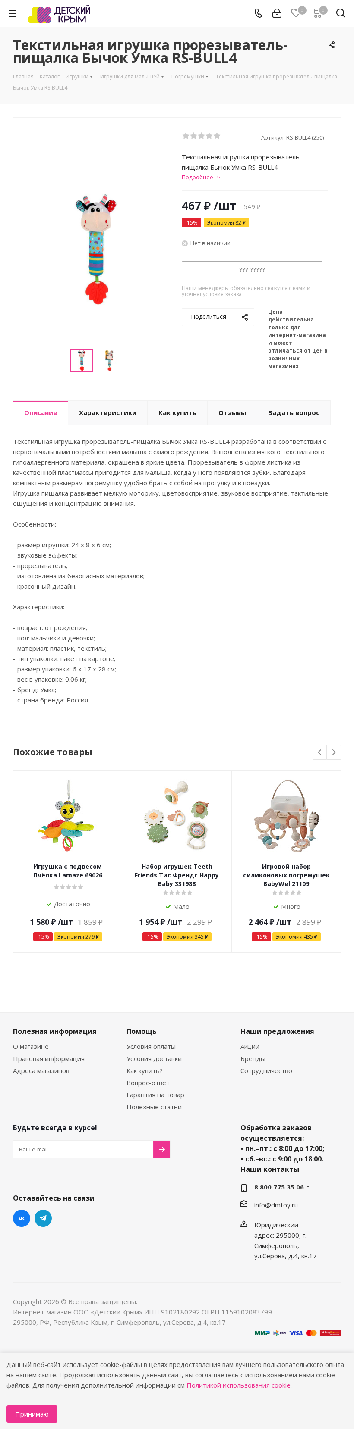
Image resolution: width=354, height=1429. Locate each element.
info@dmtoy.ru (276, 1205)
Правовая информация (49, 1058)
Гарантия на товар (155, 1094)
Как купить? (144, 1070)
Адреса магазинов (41, 1070)
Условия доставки (154, 1058)
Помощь (141, 1031)
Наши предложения (277, 1031)
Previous (320, 752)
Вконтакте (21, 1218)
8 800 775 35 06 (279, 1187)
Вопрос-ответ (148, 1082)
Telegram (43, 1218)
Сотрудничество (266, 1070)
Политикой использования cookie (238, 1385)
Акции (249, 1046)
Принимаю (32, 1414)
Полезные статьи (154, 1106)
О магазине (31, 1046)
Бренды (253, 1058)
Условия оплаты (151, 1046)
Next (334, 752)
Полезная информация (55, 1031)
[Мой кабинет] (276, 13)
